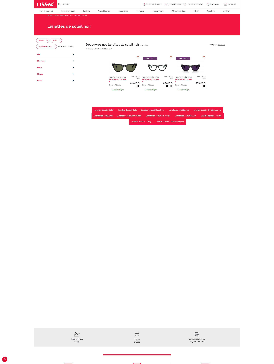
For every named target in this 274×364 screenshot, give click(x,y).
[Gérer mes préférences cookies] (4, 359)
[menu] (137, 11)
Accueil (49, 15)
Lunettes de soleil (59, 15)
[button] (125, 57)
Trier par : (213, 45)
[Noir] (138, 87)
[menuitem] (47, 11)
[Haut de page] (269, 356)
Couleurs (69, 15)
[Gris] (171, 87)
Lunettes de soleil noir (80, 15)
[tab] (57, 54)
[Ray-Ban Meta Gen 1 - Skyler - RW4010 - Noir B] (124, 65)
